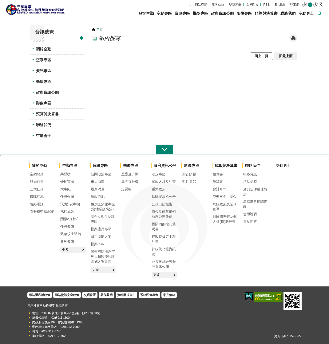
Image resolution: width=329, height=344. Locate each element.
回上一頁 (261, 56)
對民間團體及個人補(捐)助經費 (225, 219)
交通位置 (90, 295)
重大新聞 (98, 181)
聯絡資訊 (250, 174)
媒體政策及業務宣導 (225, 206)
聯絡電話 (37, 204)
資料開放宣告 (126, 295)
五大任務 (37, 189)
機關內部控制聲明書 (164, 226)
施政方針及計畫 (164, 181)
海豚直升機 (129, 181)
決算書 (218, 181)
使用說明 (250, 214)
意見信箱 (218, 4)
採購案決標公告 (164, 196)
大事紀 (65, 189)
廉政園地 (98, 196)
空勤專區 (164, 13)
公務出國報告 (162, 204)
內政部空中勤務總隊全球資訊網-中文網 (35, 9)
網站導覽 (201, 4)
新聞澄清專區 (101, 174)
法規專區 (158, 174)
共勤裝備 (67, 242)
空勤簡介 (37, 174)
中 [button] (310, 4)
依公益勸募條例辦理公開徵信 (164, 214)
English (280, 4)
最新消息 (98, 189)
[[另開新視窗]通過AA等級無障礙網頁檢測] (268, 297)
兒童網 (294, 4)
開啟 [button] (164, 149)
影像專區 (244, 13)
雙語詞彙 (235, 4)
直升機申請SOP (42, 212)
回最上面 (286, 56)
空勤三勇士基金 (225, 196)
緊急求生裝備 (70, 234)
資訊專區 (182, 13)
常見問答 (252, 4)
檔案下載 (98, 244)
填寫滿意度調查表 (255, 204)
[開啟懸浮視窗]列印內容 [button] (293, 38)
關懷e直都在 (69, 219)
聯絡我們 (288, 13)
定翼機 (126, 189)
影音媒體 (189, 174)
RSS (266, 4)
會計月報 (219, 189)
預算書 (218, 174)
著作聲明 (107, 295)
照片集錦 (189, 181)
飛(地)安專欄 (70, 204)
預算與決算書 (266, 13)
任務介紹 (67, 196)
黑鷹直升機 (129, 174)
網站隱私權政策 (39, 295)
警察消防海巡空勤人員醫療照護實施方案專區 (103, 256)
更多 (65, 249)
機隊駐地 (37, 196)
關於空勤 (146, 13)
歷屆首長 (37, 181)
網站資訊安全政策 (67, 295)
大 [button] (315, 4)
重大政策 (158, 189)
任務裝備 (67, 227)
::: (190, 4)
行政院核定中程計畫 (164, 239)
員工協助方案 (101, 237)
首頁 (100, 29)
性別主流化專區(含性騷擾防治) (103, 206)
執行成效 (67, 212)
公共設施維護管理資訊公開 (164, 264)
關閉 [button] (321, 4)
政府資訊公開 (222, 13)
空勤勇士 (306, 13)
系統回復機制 (149, 295)
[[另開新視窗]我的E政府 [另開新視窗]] (249, 296)
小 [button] (304, 4)
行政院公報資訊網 (164, 251)
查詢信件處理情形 (255, 191)
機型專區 (200, 13)
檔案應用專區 (101, 229)
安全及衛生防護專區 (103, 219)
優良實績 (67, 181)
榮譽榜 (65, 174)
